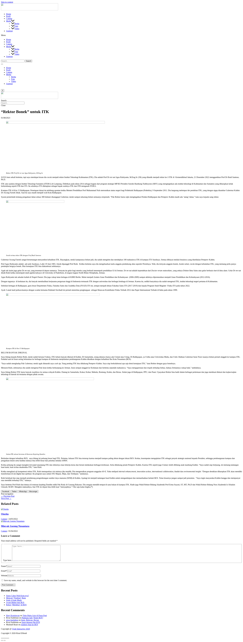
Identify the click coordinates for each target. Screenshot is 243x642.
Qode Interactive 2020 (21, 629)
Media (8, 21)
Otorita (5, 514)
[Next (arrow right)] (5, 640)
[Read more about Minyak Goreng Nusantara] (12, 521)
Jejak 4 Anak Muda (14, 600)
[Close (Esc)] (2, 638)
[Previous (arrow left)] (2, 640)
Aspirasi (9, 31)
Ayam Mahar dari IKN (15, 602)
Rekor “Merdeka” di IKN (16, 605)
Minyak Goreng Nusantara (15, 526)
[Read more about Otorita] (5, 509)
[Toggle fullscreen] (6, 638)
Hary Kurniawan (13, 615)
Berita (16, 24)
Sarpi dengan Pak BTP (31, 622)
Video (16, 29)
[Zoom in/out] (8, 638)
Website (4, 575)
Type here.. (7, 560)
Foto (16, 26)
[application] (12, 21)
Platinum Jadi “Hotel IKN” (32, 618)
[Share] (4, 638)
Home (8, 14)
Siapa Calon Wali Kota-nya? (17, 596)
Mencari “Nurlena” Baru (16, 598)
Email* (4, 571)
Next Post (6, 498)
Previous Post (7, 496)
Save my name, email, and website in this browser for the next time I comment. (35, 580)
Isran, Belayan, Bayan (30, 620)
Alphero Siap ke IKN (29, 625)
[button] (121, 35)
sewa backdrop (12, 620)
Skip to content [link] (7, 2)
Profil (8, 16)
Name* (4, 566)
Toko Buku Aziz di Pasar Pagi (35, 615)
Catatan (9, 18)
